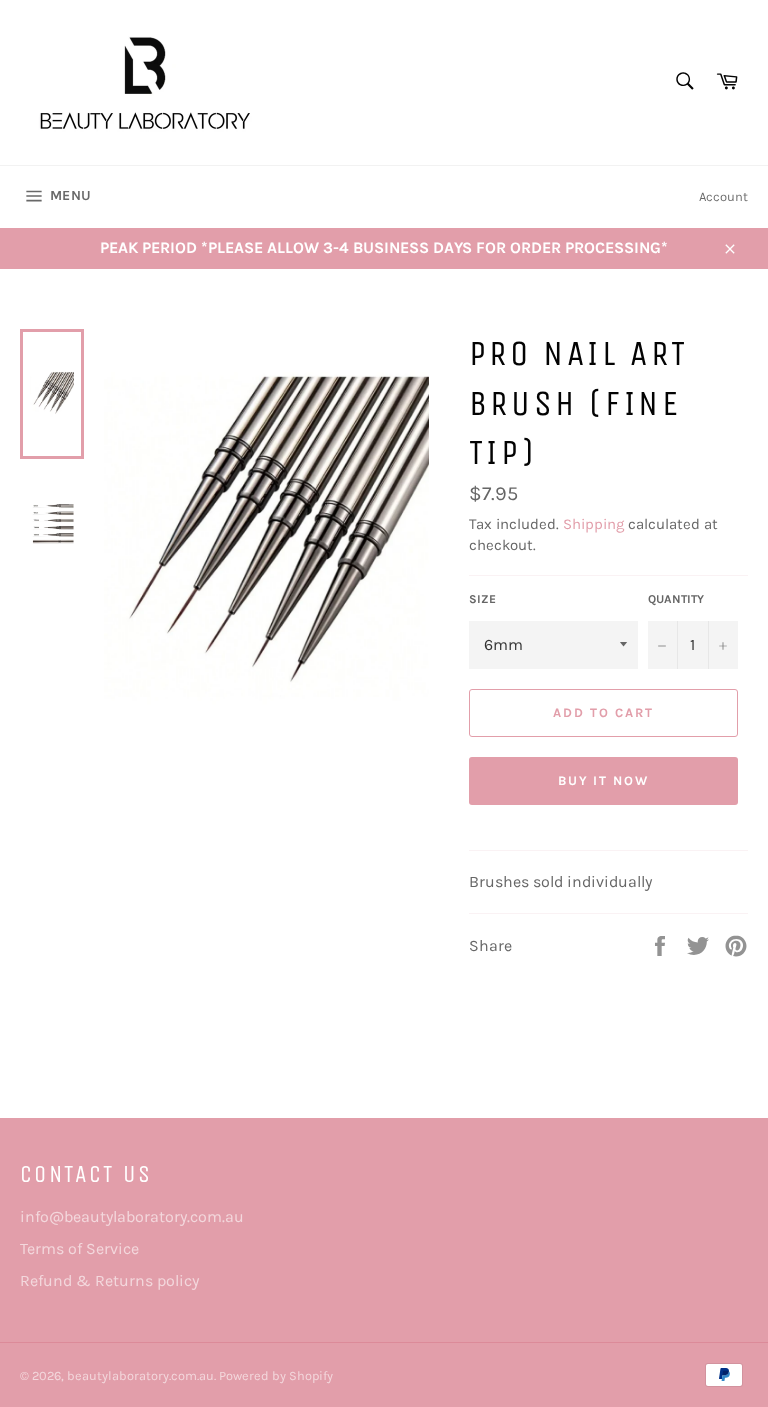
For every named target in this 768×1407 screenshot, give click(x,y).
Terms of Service (79, 1248)
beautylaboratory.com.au (140, 1375)
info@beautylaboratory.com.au (132, 1216)
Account (723, 196)
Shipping (593, 524)
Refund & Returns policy (109, 1280)
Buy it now (604, 780)
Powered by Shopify (276, 1375)
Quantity (676, 599)
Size (482, 599)
